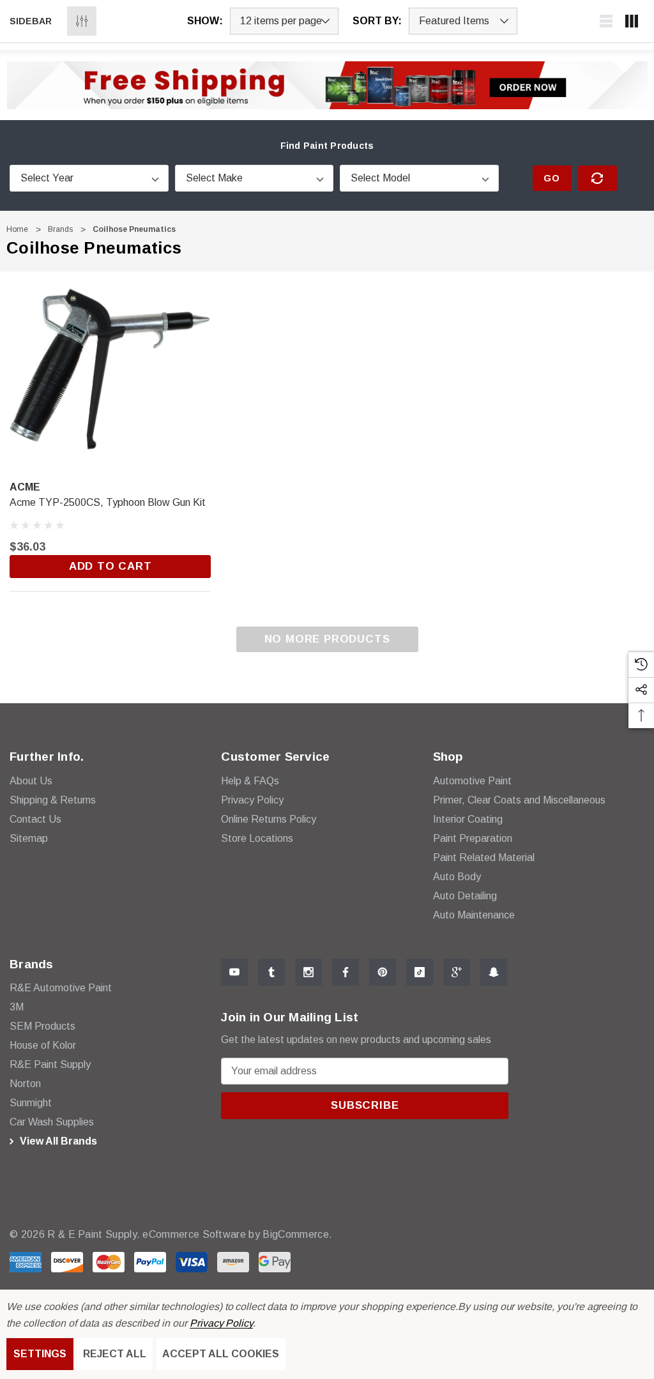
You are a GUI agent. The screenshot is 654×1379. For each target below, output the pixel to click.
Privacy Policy (221, 1323)
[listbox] (463, 21)
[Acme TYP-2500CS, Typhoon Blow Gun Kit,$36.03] (110, 372)
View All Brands (57, 1141)
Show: (205, 21)
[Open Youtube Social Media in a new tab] (234, 972)
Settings (39, 1353)
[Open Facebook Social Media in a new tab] (345, 972)
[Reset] (597, 178)
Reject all (114, 1353)
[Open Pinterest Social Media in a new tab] (382, 972)
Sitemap (29, 838)
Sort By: (377, 21)
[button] (327, 85)
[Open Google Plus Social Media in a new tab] (456, 972)
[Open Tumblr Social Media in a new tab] (271, 972)
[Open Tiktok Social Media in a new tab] (419, 972)
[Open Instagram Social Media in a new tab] (308, 972)
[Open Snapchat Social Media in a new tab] (493, 972)
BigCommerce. (297, 1234)
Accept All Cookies (220, 1353)
